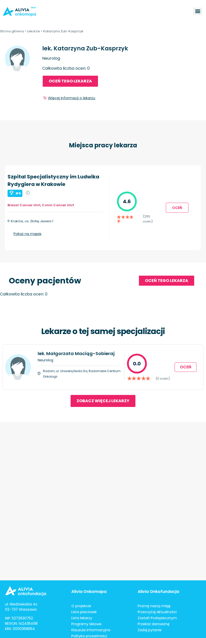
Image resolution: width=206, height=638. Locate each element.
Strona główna (12, 31)
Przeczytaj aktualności (157, 611)
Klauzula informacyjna (90, 629)
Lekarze (33, 31)
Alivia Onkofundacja (158, 591)
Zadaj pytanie (150, 629)
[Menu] (197, 11)
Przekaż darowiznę (154, 623)
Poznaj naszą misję (154, 605)
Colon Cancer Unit (58, 205)
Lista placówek (84, 611)
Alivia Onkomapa (89, 591)
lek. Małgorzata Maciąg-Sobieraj (76, 353)
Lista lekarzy (81, 617)
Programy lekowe (86, 623)
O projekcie (81, 605)
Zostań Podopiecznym (157, 617)
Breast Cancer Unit (24, 205)
